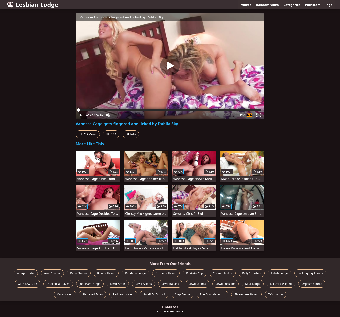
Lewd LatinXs (197, 284)
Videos (246, 5)
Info (132, 134)
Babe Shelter (78, 273)
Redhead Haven (123, 294)
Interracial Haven (58, 284)
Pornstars (312, 5)
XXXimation (275, 294)
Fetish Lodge (279, 273)
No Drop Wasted (281, 284)
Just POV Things (89, 284)
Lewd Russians (225, 284)
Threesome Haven (246, 294)
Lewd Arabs (118, 284)
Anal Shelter (52, 273)
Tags (328, 5)
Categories (292, 5)
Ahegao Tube (25, 273)
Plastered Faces (92, 294)
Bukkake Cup (194, 273)
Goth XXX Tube (27, 284)
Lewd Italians (170, 284)
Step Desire (182, 294)
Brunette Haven (166, 273)
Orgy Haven (65, 294)
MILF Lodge (252, 284)
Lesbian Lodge (37, 5)
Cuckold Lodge (222, 273)
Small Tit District (154, 294)
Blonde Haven (106, 273)
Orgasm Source (312, 284)
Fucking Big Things (310, 273)
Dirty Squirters (251, 273)
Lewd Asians (143, 284)
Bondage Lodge (135, 273)
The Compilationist (212, 294)
